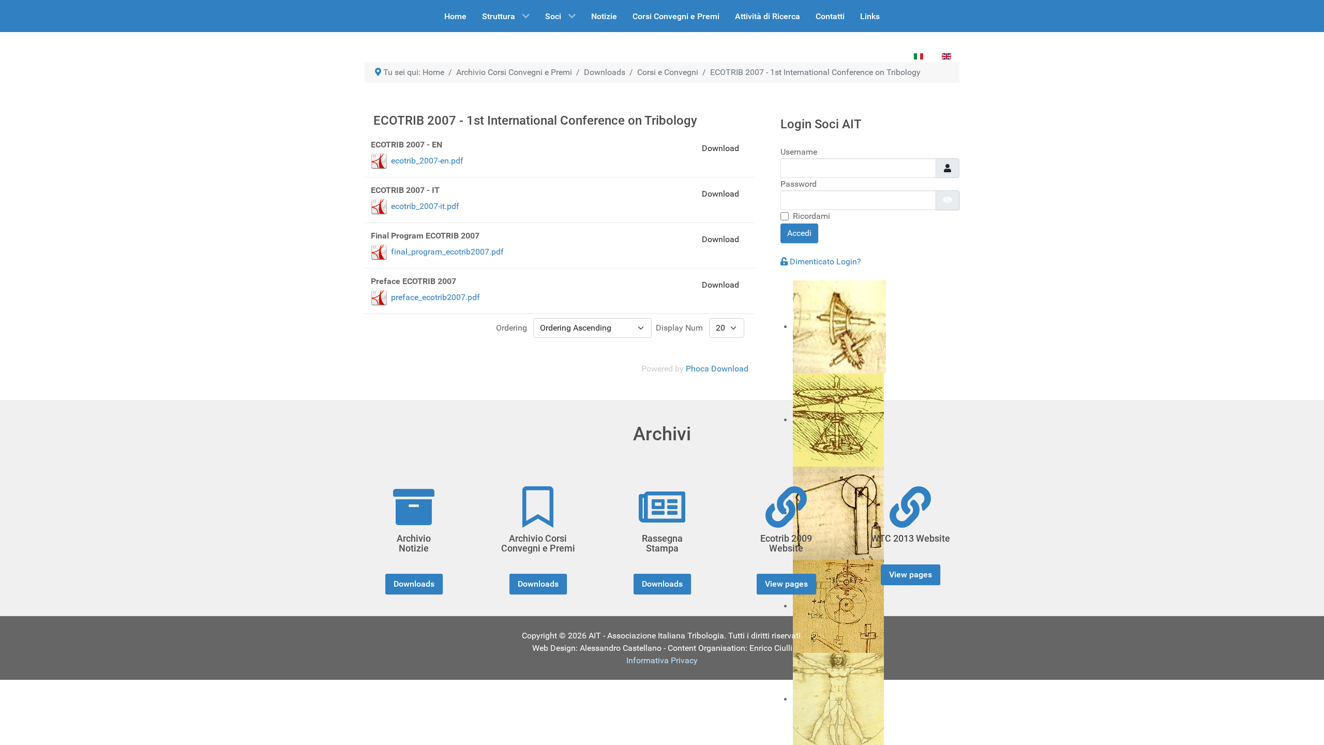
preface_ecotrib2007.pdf (435, 297)
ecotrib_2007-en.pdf (427, 161)
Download (720, 148)
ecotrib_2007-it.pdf (425, 206)
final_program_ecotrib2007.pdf (447, 252)
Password (798, 184)
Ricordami (811, 216)
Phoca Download (717, 369)
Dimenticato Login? (825, 261)
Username (798, 152)
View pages (786, 584)
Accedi (799, 233)
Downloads (414, 584)
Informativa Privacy (662, 660)
